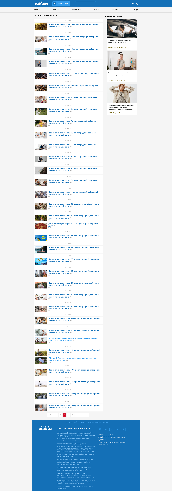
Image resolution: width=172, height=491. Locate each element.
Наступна (83, 415)
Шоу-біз (56, 10)
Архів (111, 434)
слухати (62, 3)
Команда (100, 434)
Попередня (53, 415)
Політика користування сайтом (102, 439)
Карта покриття (102, 442)
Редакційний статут (103, 444)
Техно (96, 10)
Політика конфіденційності (118, 442)
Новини (37, 10)
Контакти (113, 436)
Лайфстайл (76, 10)
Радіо (136, 10)
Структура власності (104, 436)
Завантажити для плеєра (117, 437)
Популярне (116, 10)
